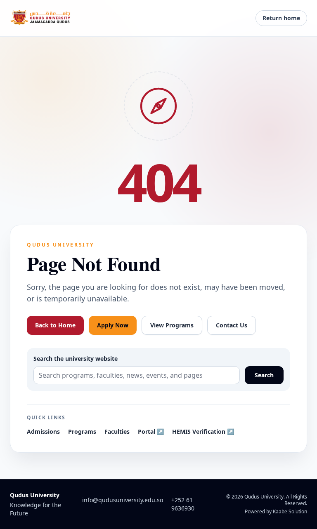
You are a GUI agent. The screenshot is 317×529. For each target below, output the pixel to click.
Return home (281, 18)
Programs (82, 431)
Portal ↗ (151, 431)
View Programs (172, 325)
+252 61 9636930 (182, 504)
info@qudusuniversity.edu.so (122, 500)
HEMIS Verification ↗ (203, 431)
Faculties (117, 431)
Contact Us (231, 325)
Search (264, 375)
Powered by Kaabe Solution (276, 511)
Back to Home (55, 325)
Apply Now (112, 325)
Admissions (43, 431)
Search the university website (75, 358)
